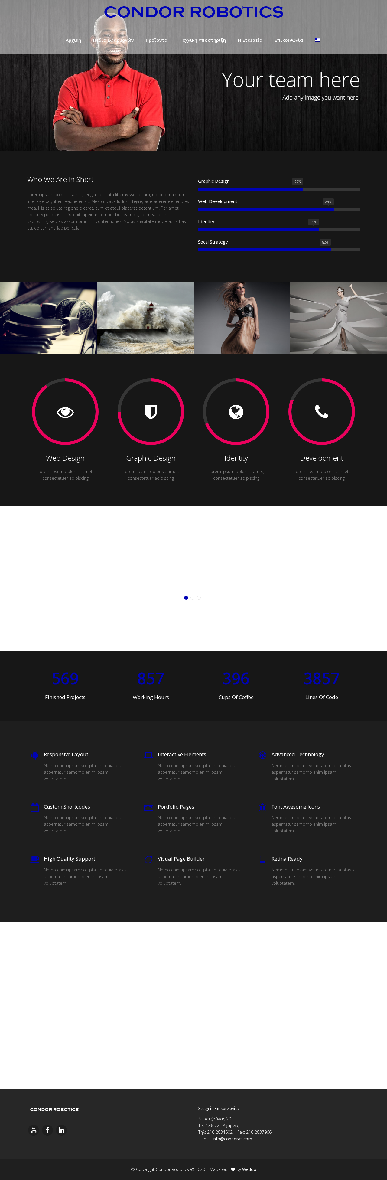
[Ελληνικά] (318, 40)
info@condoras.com (232, 1139)
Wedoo (249, 1169)
